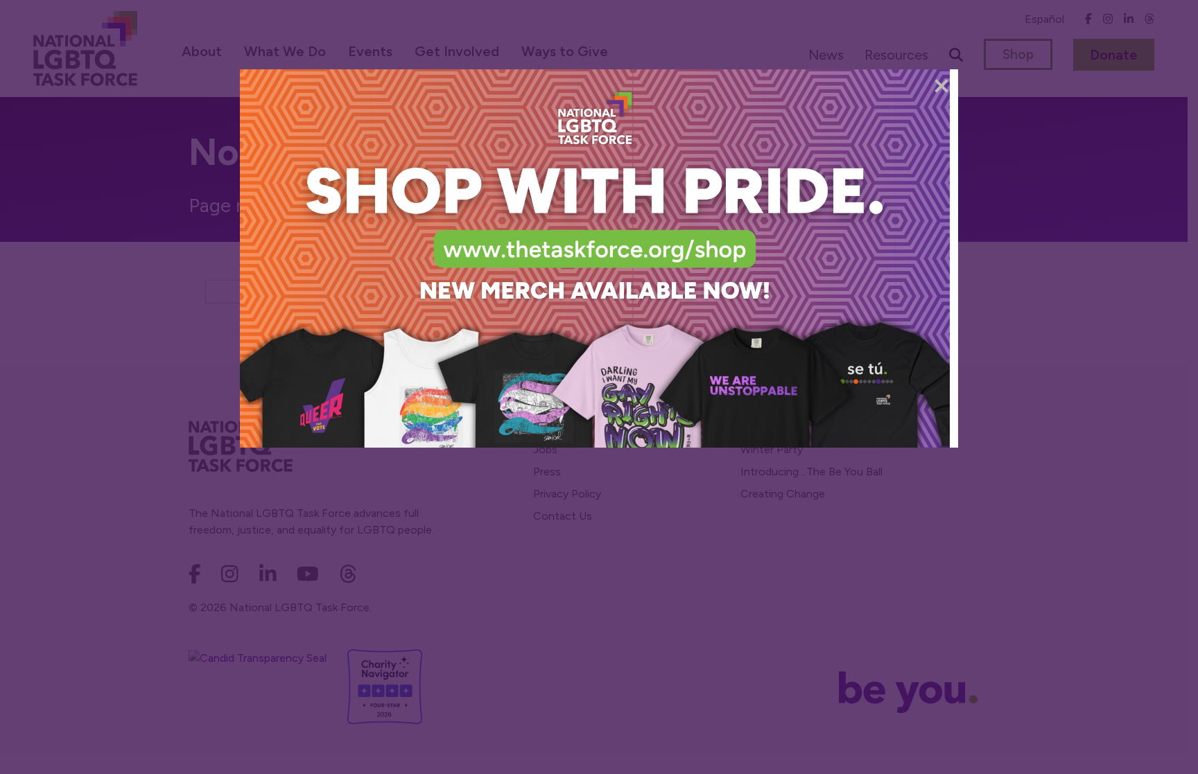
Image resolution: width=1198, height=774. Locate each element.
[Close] (941, 86)
